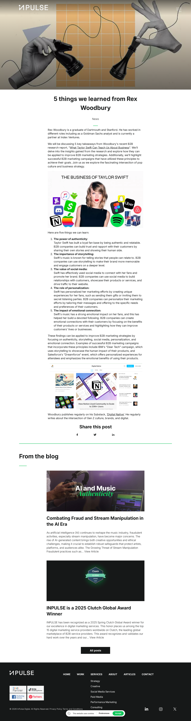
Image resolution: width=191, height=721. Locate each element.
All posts (95, 650)
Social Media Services (103, 691)
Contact (148, 674)
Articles (129, 674)
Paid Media (97, 696)
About (113, 674)
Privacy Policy (56, 709)
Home (66, 674)
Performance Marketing (104, 702)
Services (96, 674)
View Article (91, 551)
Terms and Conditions (73, 709)
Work (80, 674)
